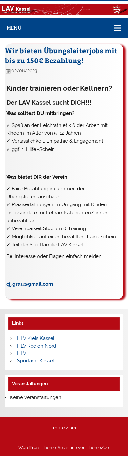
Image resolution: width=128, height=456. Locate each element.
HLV (21, 353)
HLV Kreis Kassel (35, 338)
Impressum (64, 428)
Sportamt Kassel (35, 361)
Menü (14, 28)
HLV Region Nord (36, 346)
